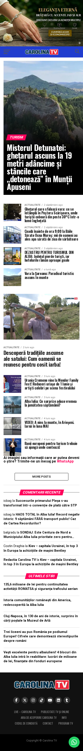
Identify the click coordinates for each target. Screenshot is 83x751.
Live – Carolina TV (25, 712)
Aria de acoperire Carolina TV (38, 717)
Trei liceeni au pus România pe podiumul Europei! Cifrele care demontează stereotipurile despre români (41, 636)
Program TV (65, 723)
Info (64, 717)
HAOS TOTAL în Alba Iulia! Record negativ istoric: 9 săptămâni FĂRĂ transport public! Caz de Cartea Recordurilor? (41, 519)
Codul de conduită (26, 723)
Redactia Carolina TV (20, 560)
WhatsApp (65, 461)
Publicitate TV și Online (55, 712)
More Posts (41, 476)
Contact (48, 723)
